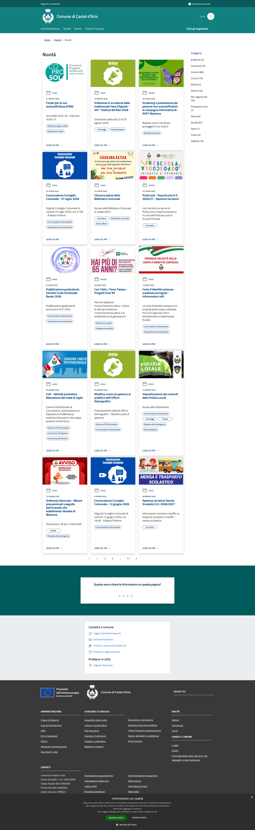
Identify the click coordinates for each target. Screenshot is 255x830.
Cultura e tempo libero (95, 725)
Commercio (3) (198, 66)
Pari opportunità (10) (199, 98)
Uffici (43, 730)
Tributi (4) (195, 135)
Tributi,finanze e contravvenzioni (144, 730)
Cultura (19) (197, 78)
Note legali (133, 791)
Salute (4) (195, 116)
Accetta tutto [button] (116, 818)
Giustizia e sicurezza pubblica (142, 725)
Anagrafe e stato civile (95, 720)
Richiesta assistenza (94, 791)
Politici (44, 741)
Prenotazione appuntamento (98, 775)
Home (47, 40)
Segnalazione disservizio (96, 781)
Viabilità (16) (197, 141)
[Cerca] (210, 16)
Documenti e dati (49, 752)
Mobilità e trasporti (94, 746)
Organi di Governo (50, 720)
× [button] (252, 797)
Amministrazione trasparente (143, 775)
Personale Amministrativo (54, 746)
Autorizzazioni (135, 741)
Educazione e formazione (140, 720)
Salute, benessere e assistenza (143, 736)
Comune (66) (197, 72)
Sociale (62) (196, 122)
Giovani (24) (197, 90)
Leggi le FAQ (90, 786)
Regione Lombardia (50, 4)
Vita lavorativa (91, 730)
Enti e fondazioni (49, 736)
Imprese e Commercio (95, 736)
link (155, 811)
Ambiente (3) (197, 59)
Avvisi (54, 93)
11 (128, 558)
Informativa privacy (138, 786)
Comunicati (177, 725)
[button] (127, 824)
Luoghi (175, 745)
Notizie (152, 93)
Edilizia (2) (196, 84)
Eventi (175, 750)
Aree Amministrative (51, 725)
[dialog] (127, 812)
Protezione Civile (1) (199, 108)
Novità (57, 40)
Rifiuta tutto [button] (139, 817)
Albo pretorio (134, 781)
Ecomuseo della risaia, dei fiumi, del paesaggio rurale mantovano (189, 758)
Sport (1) (195, 128)
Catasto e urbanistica (95, 741)
